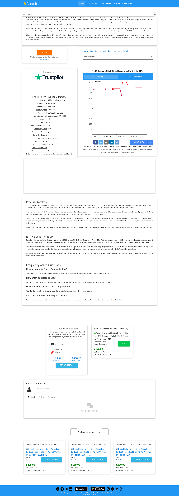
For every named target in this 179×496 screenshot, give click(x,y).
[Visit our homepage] (39, 3)
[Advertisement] (89, 178)
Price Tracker (91, 51)
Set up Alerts (66, 365)
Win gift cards (44, 59)
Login (81, 3)
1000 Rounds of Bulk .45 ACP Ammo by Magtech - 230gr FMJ (52, 445)
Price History (51, 460)
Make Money (127, 3)
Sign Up (89, 3)
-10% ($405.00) (75, 358)
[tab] (101, 77)
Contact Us (119, 493)
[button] (74, 432)
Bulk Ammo (30, 460)
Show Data (139, 142)
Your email (59, 345)
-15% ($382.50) (58, 360)
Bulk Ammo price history (117, 51)
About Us (59, 493)
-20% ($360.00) (75, 360)
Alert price (58, 349)
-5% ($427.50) (58, 358)
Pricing (117, 3)
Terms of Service (74, 493)
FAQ (119, 300)
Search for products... (30, 14)
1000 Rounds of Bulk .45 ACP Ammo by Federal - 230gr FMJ (97, 445)
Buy (124, 344)
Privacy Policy (85, 493)
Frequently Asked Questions (105, 493)
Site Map (93, 493)
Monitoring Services (103, 3)
